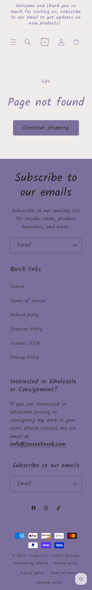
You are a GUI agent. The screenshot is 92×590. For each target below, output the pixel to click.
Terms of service (64, 573)
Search (17, 287)
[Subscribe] (74, 245)
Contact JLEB (25, 343)
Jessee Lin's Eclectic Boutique (54, 556)
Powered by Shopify (31, 563)
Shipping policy (49, 583)
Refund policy (24, 315)
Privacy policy (32, 573)
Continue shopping (46, 128)
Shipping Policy (26, 329)
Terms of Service (28, 301)
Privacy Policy (24, 357)
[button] (13, 42)
